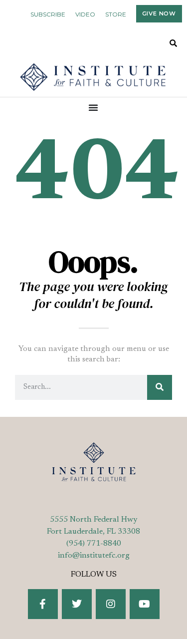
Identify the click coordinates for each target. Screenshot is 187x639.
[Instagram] (111, 604)
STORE (115, 14)
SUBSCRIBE (47, 14)
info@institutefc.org (94, 556)
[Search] (159, 387)
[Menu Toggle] (93, 107)
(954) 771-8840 (93, 544)
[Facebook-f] (43, 604)
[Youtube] (145, 604)
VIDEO (85, 14)
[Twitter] (77, 604)
